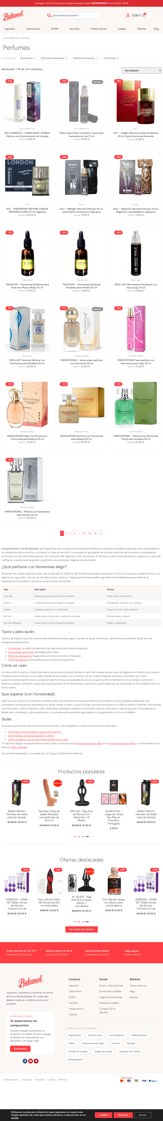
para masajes (19, 747)
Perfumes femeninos (20, 656)
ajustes (14, 1118)
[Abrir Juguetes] (17, 29)
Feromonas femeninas (21, 652)
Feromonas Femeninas (54, 58)
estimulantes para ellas (88, 743)
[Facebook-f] (25, 1061)
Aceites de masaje (77, 1051)
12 (84, 533)
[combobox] (73, 15)
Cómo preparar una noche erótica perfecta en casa (38, 739)
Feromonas (27, 58)
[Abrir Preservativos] (108, 29)
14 (95, 533)
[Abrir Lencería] (81, 29)
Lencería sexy (95, 1035)
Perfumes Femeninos (85, 58)
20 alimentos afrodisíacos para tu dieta (31, 735)
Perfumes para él (18, 659)
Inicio (5, 38)
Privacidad (39, 1079)
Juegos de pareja (103, 1051)
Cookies (51, 1079)
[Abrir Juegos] (128, 29)
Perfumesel (111, 58)
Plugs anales (74, 1035)
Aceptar (104, 1115)
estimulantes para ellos (122, 743)
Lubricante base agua (93, 1043)
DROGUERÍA (14, 38)
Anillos (71, 1043)
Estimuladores (75, 1059)
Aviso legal (26, 1079)
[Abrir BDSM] (60, 29)
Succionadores (116, 1035)
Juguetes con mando (130, 1051)
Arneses (115, 1043)
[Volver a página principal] (13, 15)
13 (89, 533)
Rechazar (123, 1115)
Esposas (131, 1043)
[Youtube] (30, 1061)
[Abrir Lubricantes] (42, 29)
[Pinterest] (36, 1061)
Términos (62, 1079)
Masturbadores (139, 1035)
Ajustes (142, 1115)
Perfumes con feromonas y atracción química (34, 732)
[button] (75, 836)
